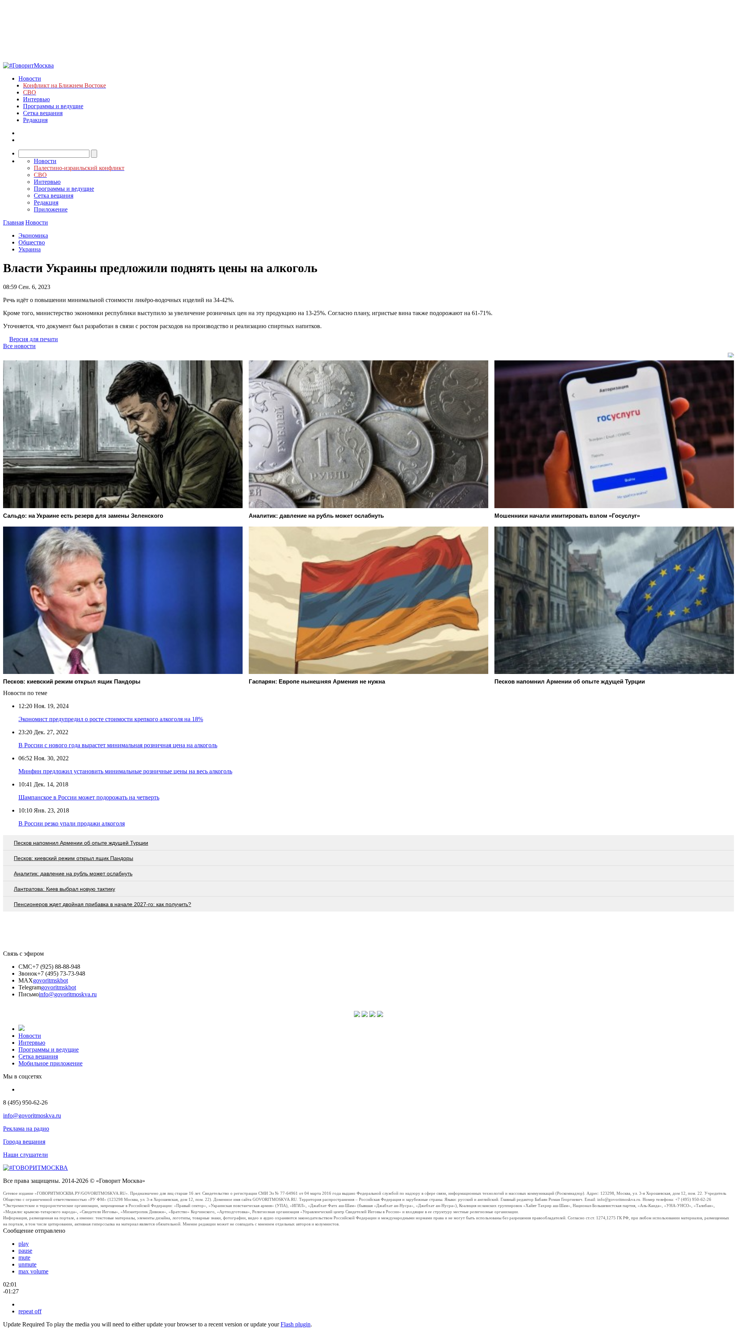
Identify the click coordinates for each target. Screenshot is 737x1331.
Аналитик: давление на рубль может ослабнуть (73, 873)
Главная (13, 222)
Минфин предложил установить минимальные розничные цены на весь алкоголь (125, 771)
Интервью (36, 99)
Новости (29, 78)
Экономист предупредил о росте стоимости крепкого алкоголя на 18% (110, 719)
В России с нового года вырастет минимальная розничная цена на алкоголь (117, 745)
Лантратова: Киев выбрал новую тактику (64, 889)
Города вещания (24, 1141)
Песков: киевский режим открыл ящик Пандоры (73, 858)
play (23, 1243)
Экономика (33, 235)
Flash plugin (296, 1324)
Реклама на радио (26, 1128)
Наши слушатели (25, 1154)
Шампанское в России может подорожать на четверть (88, 797)
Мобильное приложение (50, 1063)
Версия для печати (33, 339)
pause (25, 1250)
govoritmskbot (50, 980)
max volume (33, 1271)
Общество (31, 242)
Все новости (19, 346)
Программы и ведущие (53, 106)
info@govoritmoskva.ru (68, 994)
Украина (29, 249)
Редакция (35, 120)
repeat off (29, 1311)
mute (24, 1257)
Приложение (51, 209)
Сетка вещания (43, 113)
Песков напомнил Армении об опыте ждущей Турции (81, 843)
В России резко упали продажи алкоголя (71, 823)
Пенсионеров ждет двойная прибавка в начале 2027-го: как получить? (102, 904)
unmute (27, 1264)
